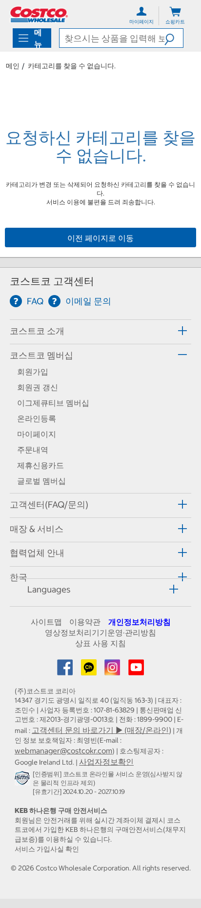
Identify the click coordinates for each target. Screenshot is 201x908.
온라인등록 (36, 418)
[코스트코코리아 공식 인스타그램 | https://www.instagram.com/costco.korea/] (113, 670)
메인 (13, 65)
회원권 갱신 (37, 387)
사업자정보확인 (106, 762)
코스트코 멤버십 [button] (41, 355)
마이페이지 (36, 434)
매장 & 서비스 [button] (36, 528)
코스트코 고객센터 (52, 281)
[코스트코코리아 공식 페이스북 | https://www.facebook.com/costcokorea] (66, 670)
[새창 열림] (24, 780)
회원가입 (32, 371)
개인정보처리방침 (139, 622)
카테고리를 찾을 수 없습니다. (72, 65)
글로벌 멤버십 (41, 481)
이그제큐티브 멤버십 (53, 403)
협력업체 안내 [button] (37, 552)
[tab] (100, 330)
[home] (39, 14)
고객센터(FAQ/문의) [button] (49, 504)
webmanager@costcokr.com (63, 750)
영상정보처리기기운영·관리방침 (100, 632)
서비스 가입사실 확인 (47, 849)
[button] (173, 38)
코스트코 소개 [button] (37, 330)
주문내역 (32, 449)
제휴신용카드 (40, 465)
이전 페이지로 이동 (100, 238)
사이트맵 (46, 622)
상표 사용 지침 (100, 643)
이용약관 (84, 622)
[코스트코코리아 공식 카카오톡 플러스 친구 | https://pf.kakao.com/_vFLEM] (90, 670)
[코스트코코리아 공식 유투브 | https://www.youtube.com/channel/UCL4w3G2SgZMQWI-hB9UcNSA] (136, 670)
